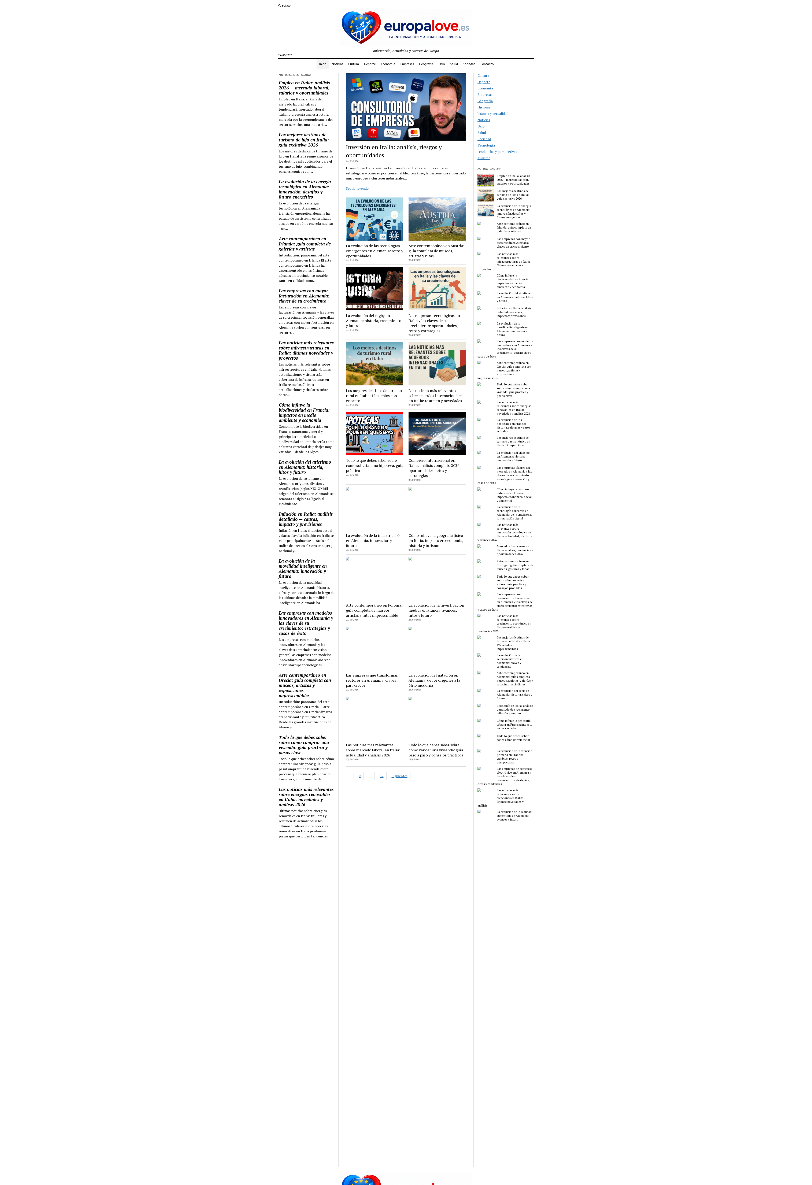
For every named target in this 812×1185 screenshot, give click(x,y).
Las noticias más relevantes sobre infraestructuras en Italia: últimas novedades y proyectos (306, 350)
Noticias (337, 64)
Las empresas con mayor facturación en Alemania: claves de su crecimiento (304, 295)
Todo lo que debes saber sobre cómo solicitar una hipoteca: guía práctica (374, 465)
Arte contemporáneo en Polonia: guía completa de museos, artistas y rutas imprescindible (374, 610)
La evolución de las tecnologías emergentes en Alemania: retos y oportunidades (374, 250)
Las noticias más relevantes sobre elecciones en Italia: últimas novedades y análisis (500, 797)
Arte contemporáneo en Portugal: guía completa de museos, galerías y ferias (515, 565)
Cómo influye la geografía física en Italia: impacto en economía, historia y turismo (436, 540)
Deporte (370, 64)
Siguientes (399, 776)
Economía (388, 64)
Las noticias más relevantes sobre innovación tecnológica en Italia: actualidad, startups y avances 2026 (504, 532)
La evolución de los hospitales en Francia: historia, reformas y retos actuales (513, 425)
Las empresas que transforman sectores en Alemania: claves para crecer (372, 680)
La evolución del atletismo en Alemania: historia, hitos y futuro (305, 467)
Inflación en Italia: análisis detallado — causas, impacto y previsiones (306, 519)
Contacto (487, 64)
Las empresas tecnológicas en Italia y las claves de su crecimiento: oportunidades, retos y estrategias (434, 323)
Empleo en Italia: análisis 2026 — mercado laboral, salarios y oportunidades (304, 87)
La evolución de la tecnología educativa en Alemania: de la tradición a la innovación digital (514, 512)
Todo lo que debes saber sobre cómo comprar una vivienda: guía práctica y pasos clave (304, 745)
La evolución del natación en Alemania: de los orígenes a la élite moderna (434, 680)
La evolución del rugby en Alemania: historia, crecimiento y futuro (373, 320)
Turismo (483, 158)
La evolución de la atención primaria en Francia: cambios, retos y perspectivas (514, 756)
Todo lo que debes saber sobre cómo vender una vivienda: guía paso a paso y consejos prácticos (436, 750)
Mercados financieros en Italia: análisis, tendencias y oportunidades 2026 (515, 550)
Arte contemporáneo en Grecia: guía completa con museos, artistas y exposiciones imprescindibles (305, 685)
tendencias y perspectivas (497, 151)
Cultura (353, 64)
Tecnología (486, 145)
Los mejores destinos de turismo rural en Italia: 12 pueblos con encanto (374, 395)
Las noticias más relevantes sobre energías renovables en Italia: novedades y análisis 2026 (306, 797)
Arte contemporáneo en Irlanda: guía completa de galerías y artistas (305, 243)
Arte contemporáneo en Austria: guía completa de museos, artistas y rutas (436, 250)
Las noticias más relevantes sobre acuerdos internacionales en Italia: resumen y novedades (435, 395)
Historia (483, 107)
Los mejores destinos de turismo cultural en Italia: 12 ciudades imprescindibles (514, 643)
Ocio (442, 64)
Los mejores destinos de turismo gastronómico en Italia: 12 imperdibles (513, 441)
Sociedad (469, 64)
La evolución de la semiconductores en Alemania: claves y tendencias (510, 661)
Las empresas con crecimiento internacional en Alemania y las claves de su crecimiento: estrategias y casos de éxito (505, 601)
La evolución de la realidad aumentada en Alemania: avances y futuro (514, 815)
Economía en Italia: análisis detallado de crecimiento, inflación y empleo (515, 709)
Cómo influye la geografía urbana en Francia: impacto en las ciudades (514, 724)
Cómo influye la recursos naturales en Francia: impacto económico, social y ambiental (514, 495)
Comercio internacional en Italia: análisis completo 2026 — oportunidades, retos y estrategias (436, 468)
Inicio (322, 64)
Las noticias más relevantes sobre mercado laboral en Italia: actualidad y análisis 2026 (373, 750)
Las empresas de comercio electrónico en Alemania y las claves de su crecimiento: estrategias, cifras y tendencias (504, 776)
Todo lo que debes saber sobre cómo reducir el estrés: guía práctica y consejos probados (513, 582)
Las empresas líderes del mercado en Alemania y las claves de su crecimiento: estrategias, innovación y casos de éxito (504, 475)
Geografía (426, 64)
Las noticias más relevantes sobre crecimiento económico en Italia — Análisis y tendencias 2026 (504, 623)
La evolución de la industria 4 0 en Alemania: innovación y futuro (372, 540)
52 (382, 776)
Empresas (407, 64)
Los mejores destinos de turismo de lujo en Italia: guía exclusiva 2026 (304, 139)
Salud (454, 64)
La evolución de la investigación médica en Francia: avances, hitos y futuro (436, 610)
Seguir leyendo (357, 188)
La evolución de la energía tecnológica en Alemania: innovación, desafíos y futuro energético (305, 189)
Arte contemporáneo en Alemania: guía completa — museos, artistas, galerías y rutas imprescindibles (515, 678)
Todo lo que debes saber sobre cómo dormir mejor (513, 738)
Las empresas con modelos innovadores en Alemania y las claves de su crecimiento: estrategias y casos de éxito (306, 623)
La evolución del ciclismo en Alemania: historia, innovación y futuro (513, 456)
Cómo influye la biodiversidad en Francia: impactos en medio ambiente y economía (304, 412)
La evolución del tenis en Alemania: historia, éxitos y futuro (514, 694)
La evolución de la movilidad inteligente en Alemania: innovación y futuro (303, 568)
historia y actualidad (492, 113)
